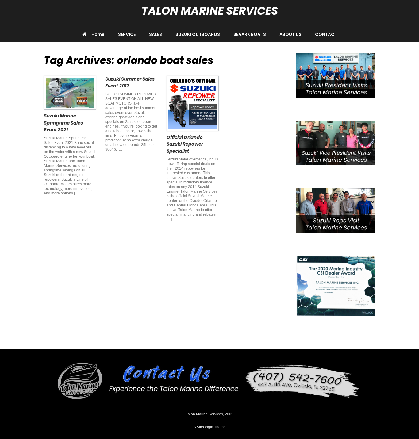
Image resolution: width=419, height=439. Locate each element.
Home (98, 34)
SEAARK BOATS (249, 34)
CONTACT (326, 34)
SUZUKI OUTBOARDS (197, 34)
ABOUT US (290, 34)
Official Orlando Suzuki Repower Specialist (185, 144)
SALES (155, 34)
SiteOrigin (205, 427)
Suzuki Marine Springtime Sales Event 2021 (63, 123)
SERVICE (127, 34)
